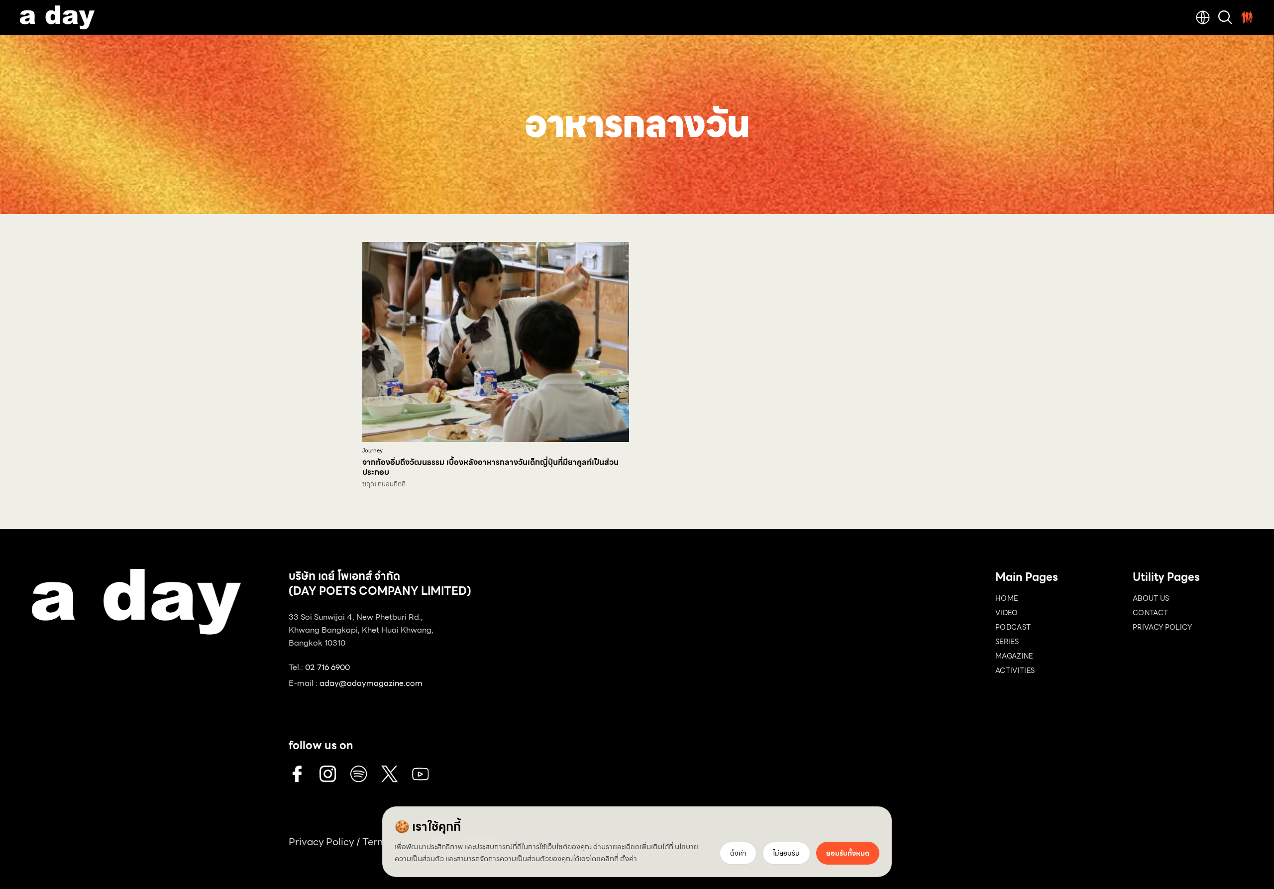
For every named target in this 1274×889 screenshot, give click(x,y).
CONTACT (1150, 612)
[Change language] (1202, 17)
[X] (389, 774)
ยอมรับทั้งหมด (847, 853)
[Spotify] (358, 774)
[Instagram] (327, 774)
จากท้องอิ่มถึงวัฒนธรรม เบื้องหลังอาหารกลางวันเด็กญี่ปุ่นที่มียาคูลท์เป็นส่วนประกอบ (490, 467)
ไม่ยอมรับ (786, 853)
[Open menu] (1247, 17)
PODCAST (1013, 627)
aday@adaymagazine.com (371, 683)
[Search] (1225, 17)
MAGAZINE (1014, 656)
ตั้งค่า (628, 859)
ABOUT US (1151, 598)
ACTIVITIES (1015, 670)
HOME (1006, 598)
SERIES (1007, 641)
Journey (372, 450)
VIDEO (1006, 612)
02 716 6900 (327, 667)
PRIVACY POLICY (1162, 627)
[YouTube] (420, 774)
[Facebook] (297, 774)
